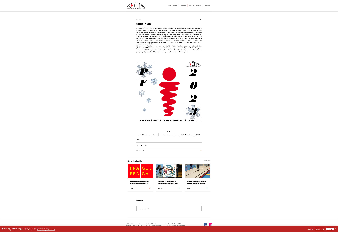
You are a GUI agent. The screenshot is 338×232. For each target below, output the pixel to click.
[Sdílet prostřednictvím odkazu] (141, 145)
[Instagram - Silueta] (210, 225)
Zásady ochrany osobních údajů (46, 230)
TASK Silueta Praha (187, 135)
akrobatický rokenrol (144, 135)
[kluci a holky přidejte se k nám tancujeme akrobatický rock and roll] (169, 171)
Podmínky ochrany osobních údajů (175, 225)
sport (176, 135)
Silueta (155, 135)
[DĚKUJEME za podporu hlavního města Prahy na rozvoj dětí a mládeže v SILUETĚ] (197, 171)
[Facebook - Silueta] (205, 225)
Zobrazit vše (207, 160)
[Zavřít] (336, 229)
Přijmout (330, 229)
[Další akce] (200, 20)
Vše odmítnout (320, 229)
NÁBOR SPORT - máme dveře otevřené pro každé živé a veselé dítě (168, 182)
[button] (183, 5)
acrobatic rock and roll (166, 135)
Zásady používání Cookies (173, 223)
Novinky (139, 139)
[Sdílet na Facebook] (137, 145)
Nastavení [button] (310, 229)
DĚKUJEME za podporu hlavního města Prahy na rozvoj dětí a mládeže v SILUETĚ (139, 182)
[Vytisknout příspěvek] (146, 145)
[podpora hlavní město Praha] (140, 171)
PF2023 (197, 135)
